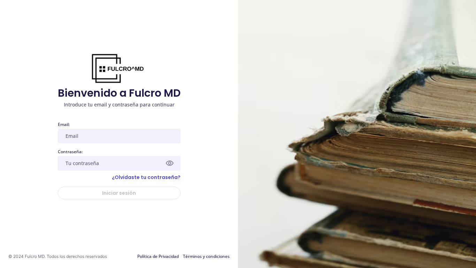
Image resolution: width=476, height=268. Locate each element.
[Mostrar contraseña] (170, 163)
